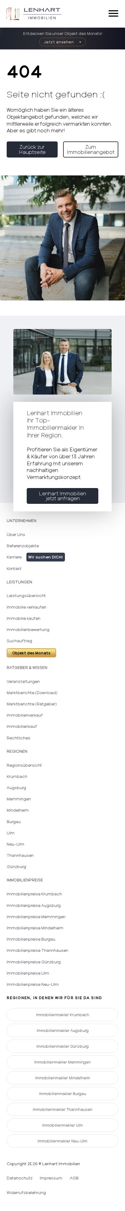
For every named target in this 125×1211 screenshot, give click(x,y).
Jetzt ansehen (59, 42)
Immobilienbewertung (28, 629)
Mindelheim (18, 810)
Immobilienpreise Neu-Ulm (33, 984)
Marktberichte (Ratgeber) (32, 703)
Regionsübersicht (24, 765)
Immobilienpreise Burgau (31, 939)
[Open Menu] (113, 13)
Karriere (14, 557)
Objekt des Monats (31, 652)
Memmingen (19, 798)
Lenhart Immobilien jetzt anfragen (62, 495)
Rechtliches (18, 737)
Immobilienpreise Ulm (28, 973)
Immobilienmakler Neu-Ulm (62, 1141)
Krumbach (17, 776)
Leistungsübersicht (26, 595)
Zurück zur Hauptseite (32, 149)
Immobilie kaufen (23, 618)
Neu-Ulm (15, 844)
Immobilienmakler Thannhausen (63, 1109)
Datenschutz (19, 1177)
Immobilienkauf (22, 726)
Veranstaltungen (23, 681)
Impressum (51, 1177)
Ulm (11, 832)
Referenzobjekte (23, 545)
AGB (74, 1177)
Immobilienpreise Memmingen (36, 916)
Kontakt (14, 568)
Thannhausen (20, 855)
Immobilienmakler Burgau (62, 1093)
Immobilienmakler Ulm (62, 1125)
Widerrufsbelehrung (26, 1192)
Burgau (14, 821)
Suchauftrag (19, 640)
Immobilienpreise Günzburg (34, 961)
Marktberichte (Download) (32, 692)
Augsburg (16, 787)
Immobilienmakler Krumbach (62, 1015)
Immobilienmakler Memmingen (62, 1062)
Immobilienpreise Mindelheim (35, 927)
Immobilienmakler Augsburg (63, 1030)
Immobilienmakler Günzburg (62, 1046)
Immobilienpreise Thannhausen (37, 950)
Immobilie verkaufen (26, 607)
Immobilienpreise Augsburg (34, 905)
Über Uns (16, 534)
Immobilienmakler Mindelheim (62, 1078)
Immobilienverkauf (25, 715)
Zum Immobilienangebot (90, 149)
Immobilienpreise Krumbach (34, 893)
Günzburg (16, 866)
